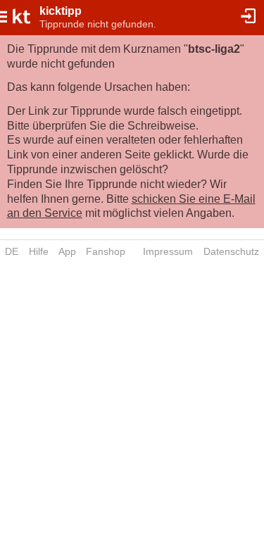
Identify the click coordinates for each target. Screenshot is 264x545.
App (67, 251)
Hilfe (39, 251)
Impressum (168, 251)
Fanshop (105, 251)
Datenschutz (231, 251)
